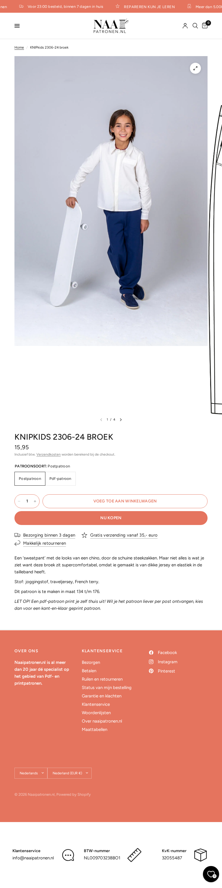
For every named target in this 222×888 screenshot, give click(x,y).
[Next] (121, 420)
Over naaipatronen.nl (102, 721)
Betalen (89, 670)
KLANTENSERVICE (102, 651)
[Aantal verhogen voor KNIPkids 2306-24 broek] (35, 501)
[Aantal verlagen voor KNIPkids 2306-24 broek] (19, 501)
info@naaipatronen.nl (33, 858)
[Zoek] (195, 26)
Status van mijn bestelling (107, 687)
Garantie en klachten (101, 696)
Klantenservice (96, 704)
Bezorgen (91, 662)
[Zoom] (195, 68)
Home (19, 47)
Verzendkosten (48, 454)
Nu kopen (110, 517)
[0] (204, 26)
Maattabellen (94, 729)
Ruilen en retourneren (102, 679)
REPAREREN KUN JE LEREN (146, 7)
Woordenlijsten (96, 712)
